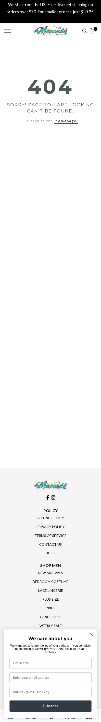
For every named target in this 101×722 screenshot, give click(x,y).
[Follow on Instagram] (53, 497)
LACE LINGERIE (50, 590)
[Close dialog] (91, 634)
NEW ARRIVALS (50, 573)
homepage (66, 121)
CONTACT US (50, 544)
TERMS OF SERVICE (50, 535)
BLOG (50, 553)
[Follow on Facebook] (47, 497)
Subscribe (50, 706)
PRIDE (51, 608)
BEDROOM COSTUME (50, 581)
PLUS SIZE (50, 599)
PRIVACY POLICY (50, 527)
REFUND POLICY (50, 518)
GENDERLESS (50, 617)
